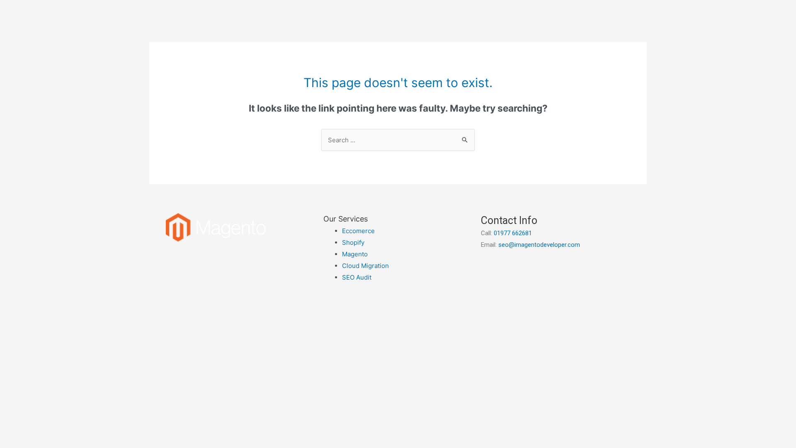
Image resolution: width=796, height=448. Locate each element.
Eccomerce (358, 231)
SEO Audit (356, 277)
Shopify (353, 242)
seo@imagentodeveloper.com (539, 244)
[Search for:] (398, 140)
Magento (355, 254)
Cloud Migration (365, 266)
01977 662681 (513, 233)
